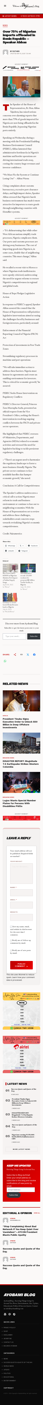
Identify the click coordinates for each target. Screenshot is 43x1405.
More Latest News (21, 1149)
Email (13, 900)
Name (13, 887)
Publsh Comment (21, 965)
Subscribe (33, 636)
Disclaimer (8, 1335)
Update (7, 1370)
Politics (7, 1373)
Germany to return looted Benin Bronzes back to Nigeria (10, 605)
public (14, 1314)
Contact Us (8, 1342)
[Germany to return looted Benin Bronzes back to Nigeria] (10, 597)
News (5, 25)
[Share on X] (28, 654)
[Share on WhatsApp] (5, 661)
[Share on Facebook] (34, 654)
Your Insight (16, 861)
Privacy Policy (9, 1327)
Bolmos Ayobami (10, 1346)
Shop (6, 1331)
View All (37, 1213)
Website (14, 912)
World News (9, 1366)
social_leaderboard (5, 1314)
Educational (9, 1377)
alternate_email (9, 1314)
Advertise (8, 1338)
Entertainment (10, 1380)
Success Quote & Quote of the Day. (18, 1362)
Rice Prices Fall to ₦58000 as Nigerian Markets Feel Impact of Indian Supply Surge (10, 578)
